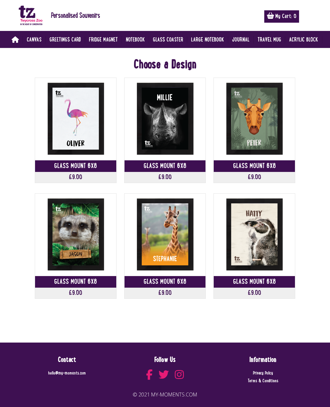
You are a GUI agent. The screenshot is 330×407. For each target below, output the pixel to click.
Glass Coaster (168, 39)
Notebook (135, 39)
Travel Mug (269, 39)
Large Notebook (207, 39)
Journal (241, 39)
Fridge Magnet (103, 39)
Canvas (34, 39)
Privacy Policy (263, 373)
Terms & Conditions (263, 381)
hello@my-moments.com (67, 373)
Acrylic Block (303, 39)
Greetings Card (65, 39)
